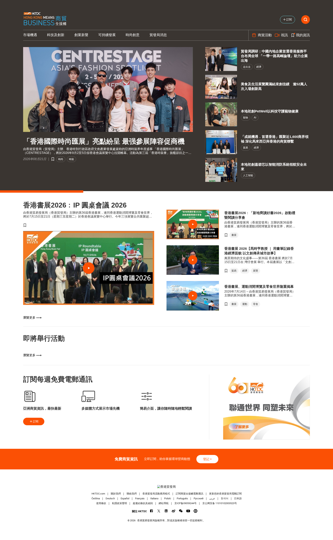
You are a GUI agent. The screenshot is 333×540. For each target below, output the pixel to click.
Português (182, 498)
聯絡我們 (132, 493)
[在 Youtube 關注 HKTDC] (188, 511)
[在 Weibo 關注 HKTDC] (173, 511)
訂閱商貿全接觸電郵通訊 (189, 493)
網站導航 (164, 503)
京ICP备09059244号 (185, 503)
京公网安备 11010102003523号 (219, 503)
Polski (167, 498)
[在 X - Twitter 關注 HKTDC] (159, 511)
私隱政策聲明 (119, 503)
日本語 (238, 498)
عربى (212, 498)
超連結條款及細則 (143, 503)
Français (140, 498)
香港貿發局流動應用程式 (156, 493)
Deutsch (110, 498)
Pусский (199, 498)
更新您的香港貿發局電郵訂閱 (225, 493)
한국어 (224, 498)
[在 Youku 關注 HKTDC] (195, 511)
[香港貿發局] (166, 487)
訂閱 (35, 421)
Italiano (154, 498)
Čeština (96, 498)
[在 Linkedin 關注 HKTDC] (166, 511)
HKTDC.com (98, 493)
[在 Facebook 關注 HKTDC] (151, 511)
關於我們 (116, 493)
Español (125, 498)
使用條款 (101, 503)
